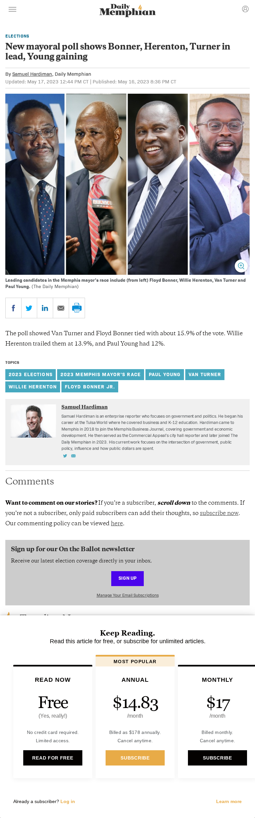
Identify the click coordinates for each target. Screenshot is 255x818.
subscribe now (219, 513)
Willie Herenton (33, 386)
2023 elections (30, 374)
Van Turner (205, 374)
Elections (17, 36)
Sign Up (127, 578)
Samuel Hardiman (32, 74)
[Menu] (12, 10)
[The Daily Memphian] (127, 11)
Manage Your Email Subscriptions (128, 595)
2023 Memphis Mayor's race (100, 374)
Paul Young (165, 374)
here (117, 524)
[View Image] (241, 265)
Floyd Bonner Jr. (90, 386)
